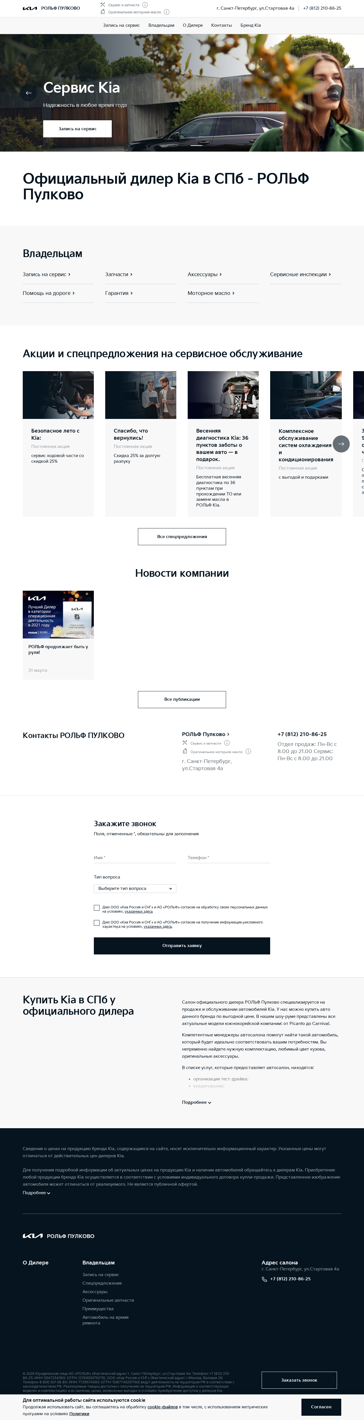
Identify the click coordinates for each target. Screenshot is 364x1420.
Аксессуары (94, 1292)
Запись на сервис (121, 25)
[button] (167, 145)
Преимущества (98, 1309)
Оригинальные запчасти (108, 1300)
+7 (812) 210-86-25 (322, 8)
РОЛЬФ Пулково (203, 734)
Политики (79, 1413)
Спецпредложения (102, 1283)
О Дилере (36, 1263)
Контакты (221, 25)
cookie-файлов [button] (163, 1407)
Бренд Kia (251, 25)
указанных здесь (139, 912)
